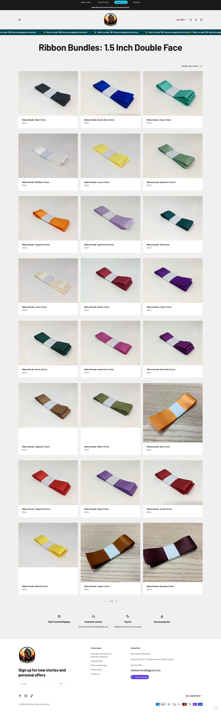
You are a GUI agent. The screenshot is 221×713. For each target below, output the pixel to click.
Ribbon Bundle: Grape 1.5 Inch (96, 509)
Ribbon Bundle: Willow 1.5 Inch (96, 447)
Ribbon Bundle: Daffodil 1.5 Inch (35, 586)
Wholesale (136, 2)
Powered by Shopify (42, 704)
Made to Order (86, 2)
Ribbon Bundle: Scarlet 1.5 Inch (159, 509)
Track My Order (97, 661)
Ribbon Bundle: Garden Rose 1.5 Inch (99, 369)
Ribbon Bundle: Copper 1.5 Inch (97, 586)
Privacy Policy (96, 669)
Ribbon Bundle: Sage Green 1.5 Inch (161, 182)
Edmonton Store (103, 2)
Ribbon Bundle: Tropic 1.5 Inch (159, 120)
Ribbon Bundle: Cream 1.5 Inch (34, 307)
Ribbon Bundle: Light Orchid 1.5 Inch (99, 244)
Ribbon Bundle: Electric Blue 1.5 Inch (99, 120)
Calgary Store (121, 2)
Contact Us (95, 674)
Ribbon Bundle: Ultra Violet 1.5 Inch (161, 369)
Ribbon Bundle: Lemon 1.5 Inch (96, 182)
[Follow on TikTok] (31, 695)
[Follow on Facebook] (20, 695)
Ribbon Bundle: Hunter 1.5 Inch (34, 369)
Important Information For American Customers (101, 655)
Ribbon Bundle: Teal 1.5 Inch (158, 244)
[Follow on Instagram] (25, 695)
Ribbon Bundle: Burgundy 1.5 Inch (160, 586)
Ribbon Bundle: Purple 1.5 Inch (159, 307)
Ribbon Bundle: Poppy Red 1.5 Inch (36, 509)
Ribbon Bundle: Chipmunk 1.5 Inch (36, 447)
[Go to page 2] (116, 601)
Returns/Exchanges (99, 665)
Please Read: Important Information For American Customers (110, 7)
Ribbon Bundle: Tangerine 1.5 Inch (36, 244)
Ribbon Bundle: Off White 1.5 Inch (35, 182)
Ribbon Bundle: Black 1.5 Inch (34, 120)
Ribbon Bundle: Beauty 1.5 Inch (96, 307)
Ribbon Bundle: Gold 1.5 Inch (158, 447)
